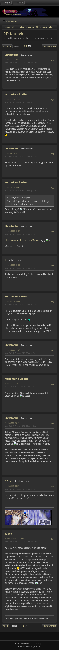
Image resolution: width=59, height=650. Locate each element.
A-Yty (8, 481)
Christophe (11, 54)
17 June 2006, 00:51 (12, 231)
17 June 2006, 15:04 (12, 350)
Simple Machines (37, 647)
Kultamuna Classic (16, 378)
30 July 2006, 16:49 (12, 423)
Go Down (7, 46)
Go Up (5, 626)
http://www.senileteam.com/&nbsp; (22, 240)
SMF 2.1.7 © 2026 (23, 647)
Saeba (8, 533)
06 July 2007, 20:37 (12, 486)
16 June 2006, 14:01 (12, 99)
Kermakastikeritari (17, 94)
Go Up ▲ (40, 643)
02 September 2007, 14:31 (15, 538)
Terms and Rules (27, 643)
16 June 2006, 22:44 (12, 153)
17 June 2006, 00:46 (12, 187)
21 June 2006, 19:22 (12, 383)
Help (17, 643)
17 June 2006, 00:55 (12, 265)
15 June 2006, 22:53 (12, 59)
